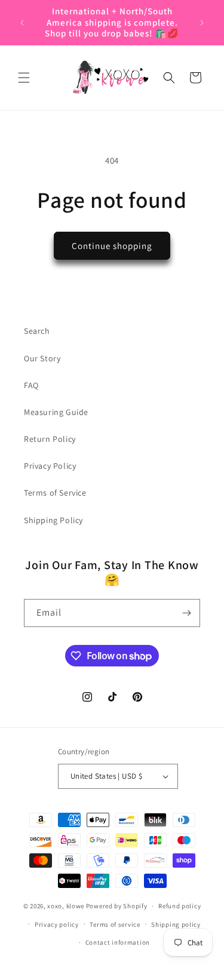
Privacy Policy (50, 465)
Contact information (117, 942)
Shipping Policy (53, 520)
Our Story (42, 358)
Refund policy (179, 906)
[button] (24, 77)
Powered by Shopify (117, 906)
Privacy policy (57, 924)
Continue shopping (112, 245)
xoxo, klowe (65, 906)
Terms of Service (55, 492)
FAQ (31, 385)
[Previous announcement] (22, 23)
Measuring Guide (56, 412)
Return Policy (50, 439)
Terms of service (115, 924)
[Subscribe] (186, 613)
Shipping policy (176, 924)
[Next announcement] (202, 23)
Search (37, 330)
